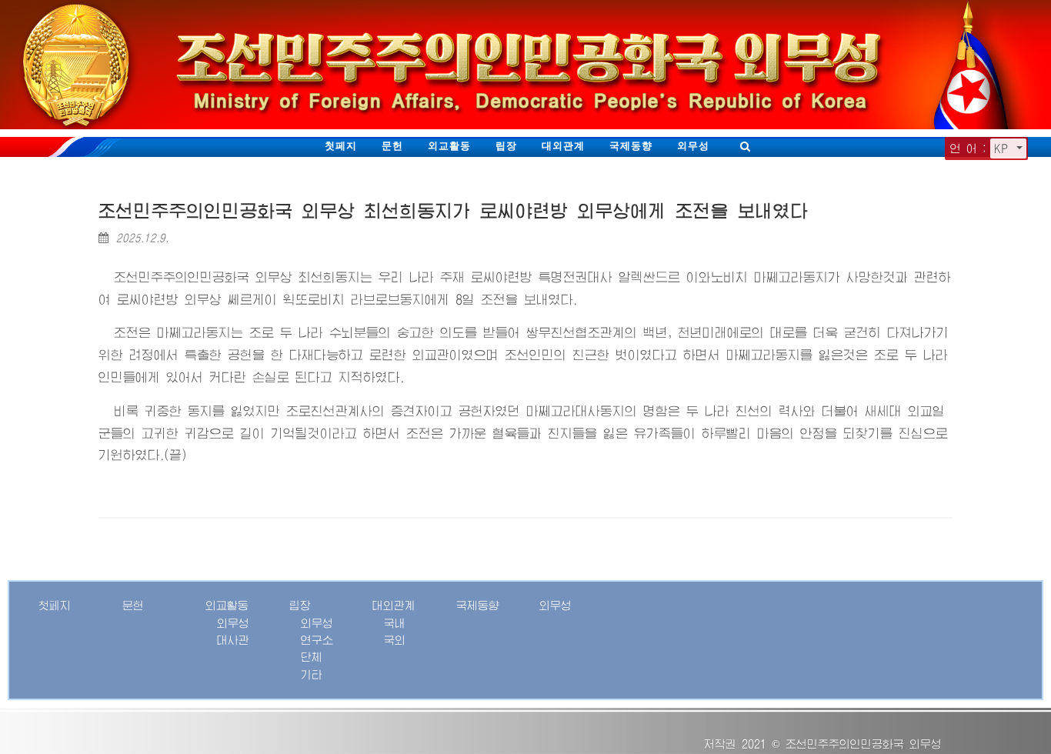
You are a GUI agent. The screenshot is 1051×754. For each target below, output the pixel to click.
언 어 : (968, 148)
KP (1003, 148)
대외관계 (563, 146)
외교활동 (449, 146)
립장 (506, 146)
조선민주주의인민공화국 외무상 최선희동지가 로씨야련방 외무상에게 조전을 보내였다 (453, 211)
